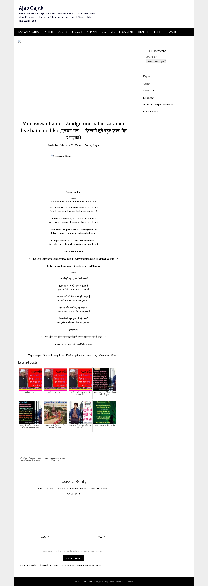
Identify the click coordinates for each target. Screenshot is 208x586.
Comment (73, 494)
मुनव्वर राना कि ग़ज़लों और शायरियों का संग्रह (73, 344)
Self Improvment (122, 31)
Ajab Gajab (31, 8)
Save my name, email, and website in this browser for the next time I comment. (74, 551)
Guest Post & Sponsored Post (158, 104)
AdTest (146, 83)
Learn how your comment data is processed (80, 564)
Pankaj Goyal (91, 145)
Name (44, 537)
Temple (157, 31)
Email (100, 537)
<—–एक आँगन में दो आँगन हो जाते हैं (56, 336)
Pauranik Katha (28, 31)
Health (143, 31)
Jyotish (48, 31)
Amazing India (96, 31)
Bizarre (172, 31)
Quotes (62, 31)
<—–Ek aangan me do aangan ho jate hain (50, 258)
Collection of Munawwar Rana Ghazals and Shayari (73, 265)
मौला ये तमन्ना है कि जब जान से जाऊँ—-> (88, 336)
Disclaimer (148, 97)
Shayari (77, 31)
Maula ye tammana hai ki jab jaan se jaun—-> (95, 258)
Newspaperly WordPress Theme (117, 581)
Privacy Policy (150, 111)
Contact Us (148, 90)
